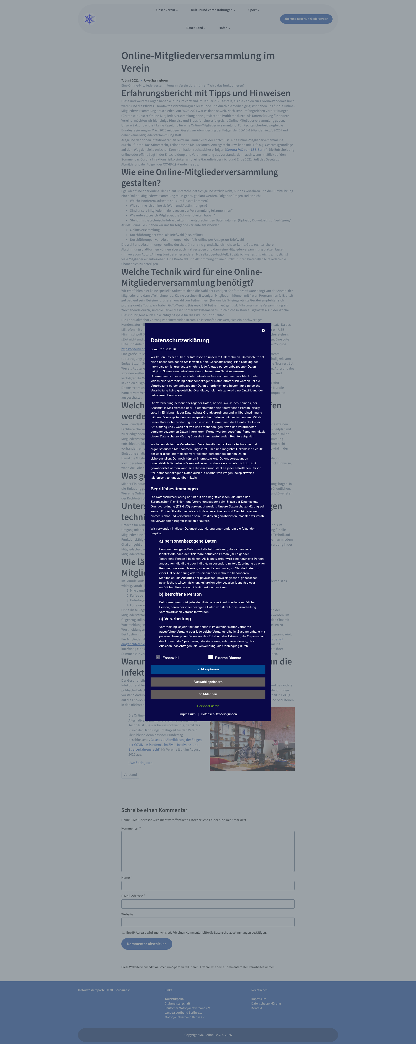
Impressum (187, 714)
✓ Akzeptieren (208, 669)
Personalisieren (208, 706)
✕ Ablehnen (208, 694)
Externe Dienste (228, 658)
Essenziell (170, 658)
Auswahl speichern (208, 682)
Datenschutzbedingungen (219, 714)
